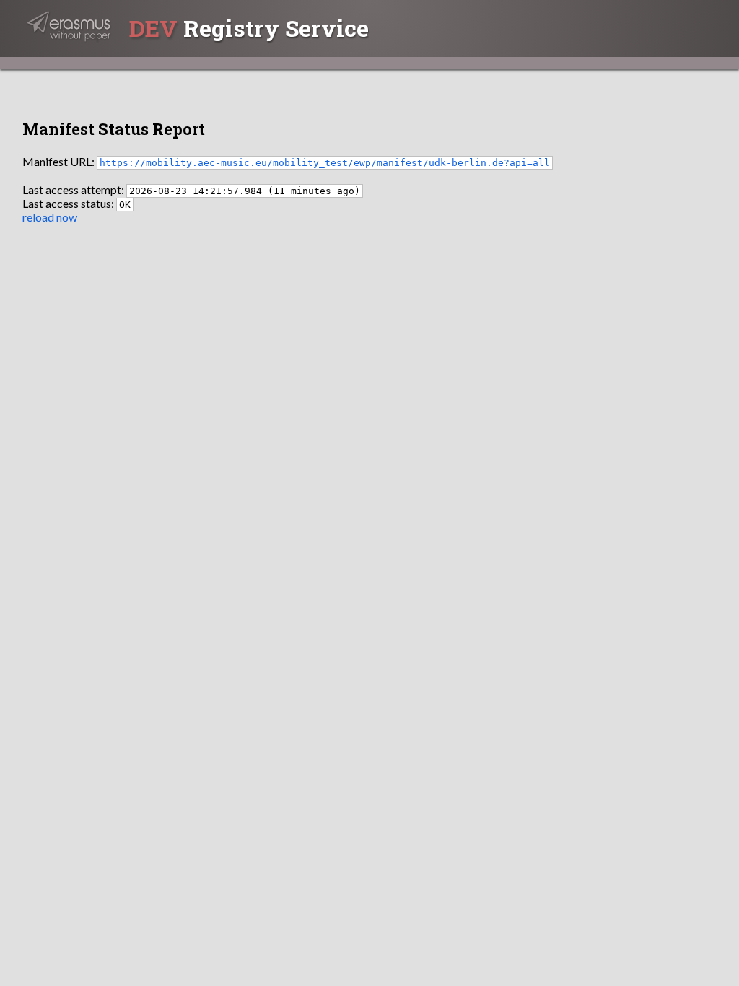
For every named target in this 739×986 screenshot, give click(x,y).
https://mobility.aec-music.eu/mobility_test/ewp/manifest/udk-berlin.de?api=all (325, 162)
